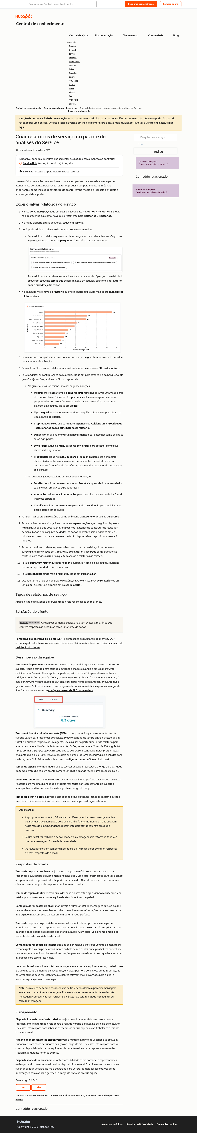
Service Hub (30, 163)
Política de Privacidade (140, 1124)
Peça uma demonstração (141, 4)
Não (39, 1087)
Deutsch (72, 50)
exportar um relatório (40, 562)
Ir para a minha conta (79, 111)
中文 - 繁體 (73, 81)
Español (72, 46)
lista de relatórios (101, 580)
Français (72, 58)
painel (29, 585)
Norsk (71, 88)
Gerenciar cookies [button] (167, 1124)
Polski (71, 69)
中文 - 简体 (73, 100)
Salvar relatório (70, 585)
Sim (23, 1087)
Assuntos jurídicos (112, 1124)
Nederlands (74, 62)
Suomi (71, 77)
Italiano (72, 65)
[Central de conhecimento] (24, 17)
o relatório (62, 573)
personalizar (34, 573)
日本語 (72, 54)
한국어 (72, 92)
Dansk (72, 85)
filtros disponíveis (109, 368)
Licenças (28, 171)
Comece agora (170, 4)
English (72, 104)
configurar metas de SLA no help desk (70, 690)
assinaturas (76, 159)
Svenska (72, 73)
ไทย (70, 96)
